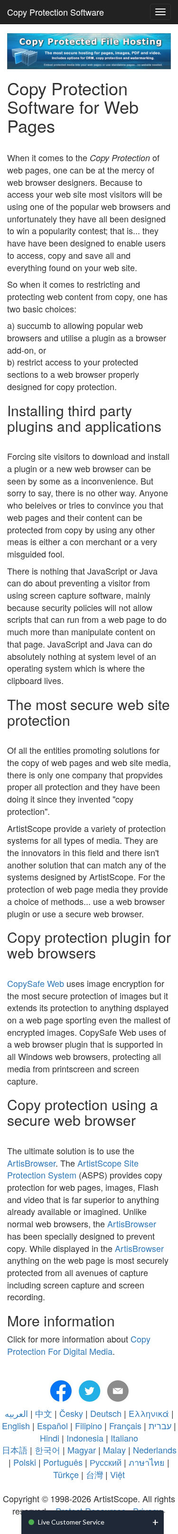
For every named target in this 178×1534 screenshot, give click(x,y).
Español (52, 1425)
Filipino (88, 1425)
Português (63, 1462)
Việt (117, 1474)
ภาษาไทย (147, 1462)
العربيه (16, 1413)
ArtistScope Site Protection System (73, 1169)
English (16, 1425)
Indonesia (84, 1438)
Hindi (49, 1438)
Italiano (124, 1438)
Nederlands (155, 1449)
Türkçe (66, 1474)
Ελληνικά (149, 1413)
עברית (160, 1425)
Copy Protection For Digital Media (78, 1345)
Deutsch (106, 1413)
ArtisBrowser (31, 1163)
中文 (43, 1413)
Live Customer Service (71, 1522)
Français (125, 1425)
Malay (114, 1449)
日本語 (15, 1449)
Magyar (81, 1449)
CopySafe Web (35, 983)
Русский (106, 1462)
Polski (24, 1462)
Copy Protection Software (55, 12)
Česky (71, 1413)
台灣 (94, 1474)
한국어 (47, 1449)
